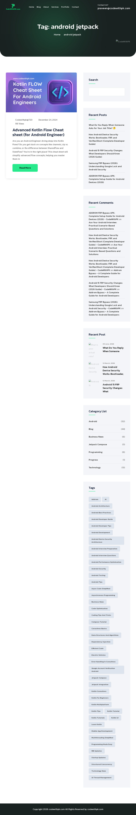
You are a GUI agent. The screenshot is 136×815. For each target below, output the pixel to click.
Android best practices (101, 512)
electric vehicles (99, 655)
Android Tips (97, 582)
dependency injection (101, 641)
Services (55, 7)
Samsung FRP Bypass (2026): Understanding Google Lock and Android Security (105, 166)
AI (106, 499)
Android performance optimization (106, 562)
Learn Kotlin (97, 724)
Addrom (95, 499)
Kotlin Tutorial (113, 711)
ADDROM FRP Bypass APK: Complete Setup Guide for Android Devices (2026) (106, 179)
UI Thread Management (101, 777)
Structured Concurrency (102, 764)
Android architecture (101, 506)
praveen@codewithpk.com (114, 8)
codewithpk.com (57, 809)
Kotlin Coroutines (99, 691)
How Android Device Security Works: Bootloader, (113, 370)
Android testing (98, 575)
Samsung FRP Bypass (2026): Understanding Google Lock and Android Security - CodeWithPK (105, 305)
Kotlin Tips (96, 711)
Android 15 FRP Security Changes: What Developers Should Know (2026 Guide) (106, 153)
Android (93, 421)
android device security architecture (102, 540)
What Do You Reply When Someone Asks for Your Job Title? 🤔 (106, 126)
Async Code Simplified (101, 588)
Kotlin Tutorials (98, 717)
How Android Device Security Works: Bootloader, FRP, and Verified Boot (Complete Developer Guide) (107, 139)
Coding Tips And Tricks (101, 615)
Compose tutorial (99, 622)
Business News (96, 436)
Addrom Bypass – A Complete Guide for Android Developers (105, 273)
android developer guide (102, 519)
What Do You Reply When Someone (113, 349)
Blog (39, 7)
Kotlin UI (114, 717)
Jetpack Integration (100, 684)
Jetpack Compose (98, 444)
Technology (95, 467)
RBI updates (97, 751)
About (46, 7)
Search (93, 80)
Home (31, 7)
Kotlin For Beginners (100, 698)
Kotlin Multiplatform (100, 704)
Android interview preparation (104, 548)
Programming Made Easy (102, 744)
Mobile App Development (102, 731)
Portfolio (65, 7)
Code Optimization (100, 608)
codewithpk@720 (23, 119)
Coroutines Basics (99, 628)
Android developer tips (101, 526)
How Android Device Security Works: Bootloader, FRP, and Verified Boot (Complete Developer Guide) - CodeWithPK (107, 240)
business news (98, 602)
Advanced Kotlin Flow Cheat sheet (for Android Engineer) (38, 132)
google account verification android (103, 669)
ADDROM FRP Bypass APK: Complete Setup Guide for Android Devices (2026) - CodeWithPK (106, 216)
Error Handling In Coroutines (104, 661)
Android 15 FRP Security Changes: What (113, 388)
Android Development (101, 532)
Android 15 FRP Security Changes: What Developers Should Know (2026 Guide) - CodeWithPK (106, 286)
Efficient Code (97, 648)
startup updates (99, 757)
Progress (93, 459)
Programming (95, 452)
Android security (99, 568)
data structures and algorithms (105, 635)
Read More (25, 167)
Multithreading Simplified (102, 737)
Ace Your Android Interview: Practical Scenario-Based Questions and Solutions (103, 225)
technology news (99, 771)
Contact (75, 7)
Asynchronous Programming (103, 595)
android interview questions (104, 555)
